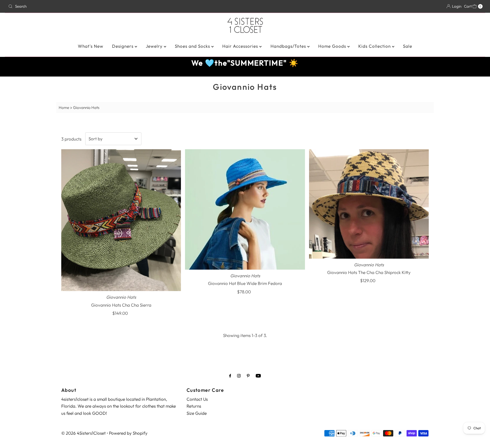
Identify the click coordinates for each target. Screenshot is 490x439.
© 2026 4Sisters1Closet (83, 433)
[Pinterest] (248, 375)
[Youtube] (258, 375)
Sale (407, 46)
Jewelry (155, 46)
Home (64, 107)
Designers (123, 46)
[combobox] (84, 6)
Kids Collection (375, 46)
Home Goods (332, 46)
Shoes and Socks (193, 46)
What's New (90, 46)
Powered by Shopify (128, 433)
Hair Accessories (240, 46)
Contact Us (197, 399)
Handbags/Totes (289, 46)
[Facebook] (230, 375)
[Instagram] (239, 375)
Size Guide (197, 413)
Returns (194, 406)
